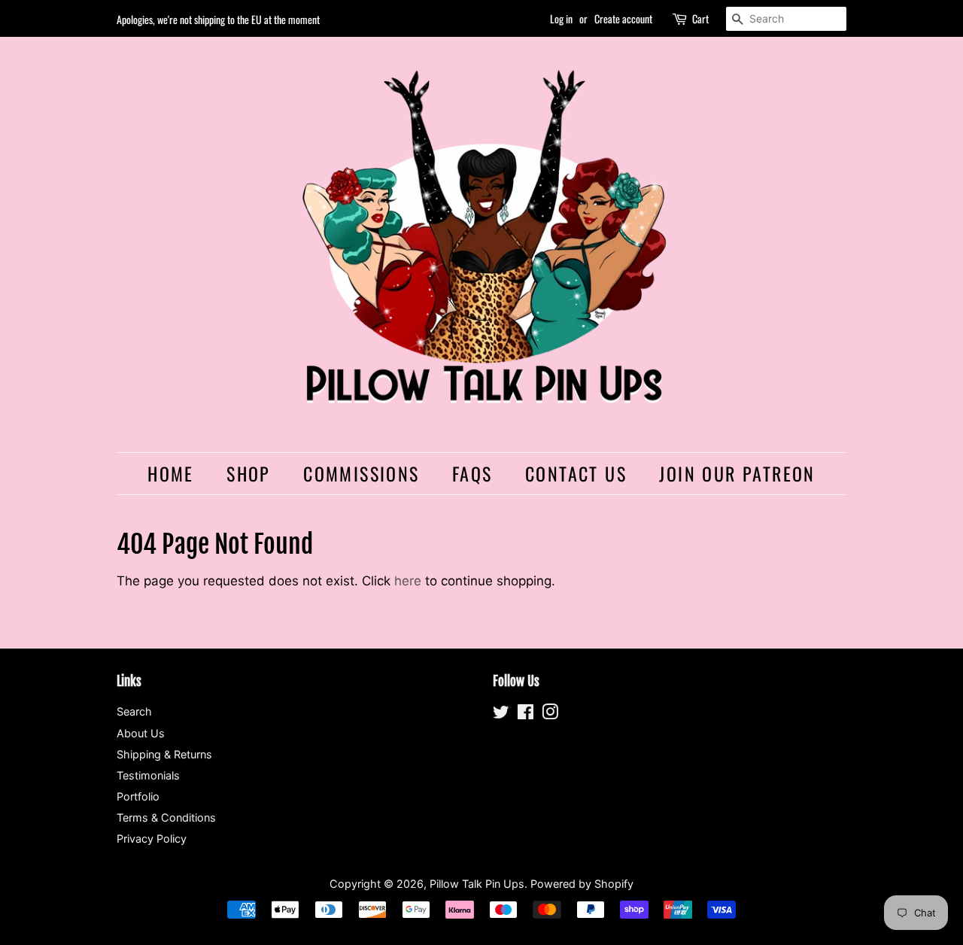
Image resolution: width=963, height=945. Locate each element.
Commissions (361, 473)
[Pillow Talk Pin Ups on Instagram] (550, 714)
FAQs (472, 473)
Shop (248, 473)
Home (170, 473)
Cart (700, 18)
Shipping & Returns (164, 754)
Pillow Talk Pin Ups (477, 883)
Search (134, 711)
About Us (141, 733)
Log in (561, 18)
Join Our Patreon (737, 473)
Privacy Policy (152, 838)
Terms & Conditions (166, 817)
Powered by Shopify (581, 883)
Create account (623, 18)
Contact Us (576, 473)
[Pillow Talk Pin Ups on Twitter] (501, 714)
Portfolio (138, 796)
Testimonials (148, 775)
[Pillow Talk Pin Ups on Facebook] (525, 714)
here (407, 580)
